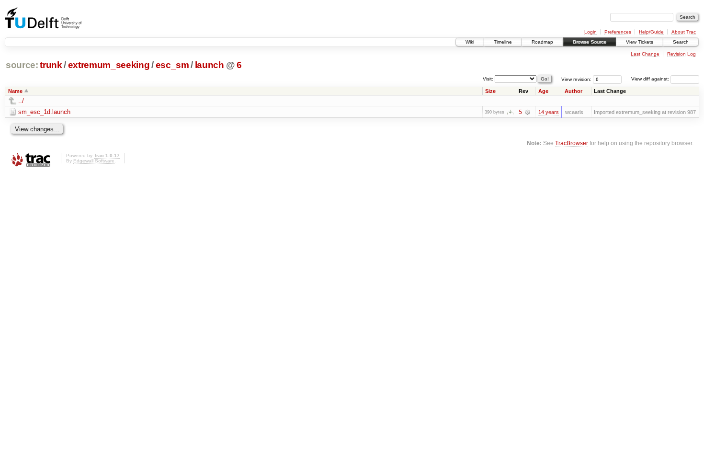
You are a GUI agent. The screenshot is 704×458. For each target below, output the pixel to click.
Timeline (503, 42)
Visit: (488, 78)
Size (490, 91)
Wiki (470, 42)
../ (21, 100)
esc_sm (172, 65)
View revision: (576, 78)
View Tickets (639, 42)
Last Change (645, 54)
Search (681, 42)
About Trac (683, 31)
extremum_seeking (109, 65)
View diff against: (650, 78)
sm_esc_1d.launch (44, 111)
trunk (51, 65)
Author (573, 91)
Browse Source (589, 42)
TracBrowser (571, 143)
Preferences (617, 31)
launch (209, 65)
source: (22, 65)
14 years (548, 112)
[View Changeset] (527, 112)
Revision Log (681, 54)
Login (590, 31)
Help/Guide (651, 31)
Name (15, 91)
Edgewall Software (93, 160)
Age (543, 91)
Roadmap (542, 42)
